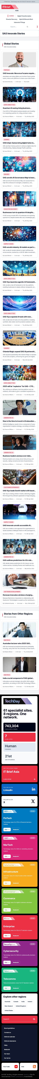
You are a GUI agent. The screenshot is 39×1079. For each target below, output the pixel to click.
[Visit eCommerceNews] (13, 891)
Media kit (16, 829)
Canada (15, 1001)
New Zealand (9, 1006)
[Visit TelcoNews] (13, 971)
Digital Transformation (24, 16)
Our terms (7, 1058)
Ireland (30, 1001)
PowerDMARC (28, 1076)
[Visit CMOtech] (13, 838)
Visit (6, 829)
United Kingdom (21, 1006)
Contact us (7, 1032)
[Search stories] (34, 1019)
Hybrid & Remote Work (26, 19)
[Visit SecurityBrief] (13, 944)
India (23, 1001)
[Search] (27, 27)
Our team (7, 1054)
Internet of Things (19, 22)
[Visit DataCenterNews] (13, 865)
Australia (7, 1001)
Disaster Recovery (11, 19)
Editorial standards (10, 1041)
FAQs (5, 1045)
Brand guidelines (9, 1028)
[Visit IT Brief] (13, 918)
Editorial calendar (9, 1036)
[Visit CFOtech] (13, 811)
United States (9, 1010)
